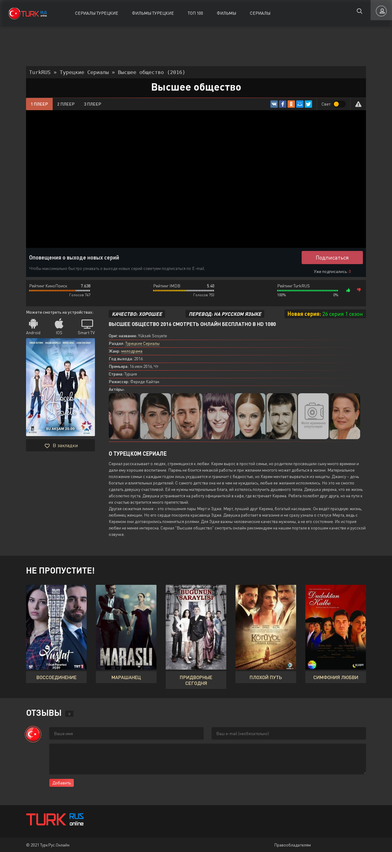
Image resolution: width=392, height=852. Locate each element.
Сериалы (260, 13)
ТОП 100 (195, 13)
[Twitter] (308, 104)
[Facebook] (282, 104)
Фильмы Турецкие (153, 13)
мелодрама (131, 350)
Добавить (61, 782)
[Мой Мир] (299, 104)
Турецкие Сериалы (142, 343)
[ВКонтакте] (274, 104)
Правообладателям (292, 844)
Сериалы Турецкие (96, 13)
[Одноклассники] (291, 104)
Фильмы (226, 13)
